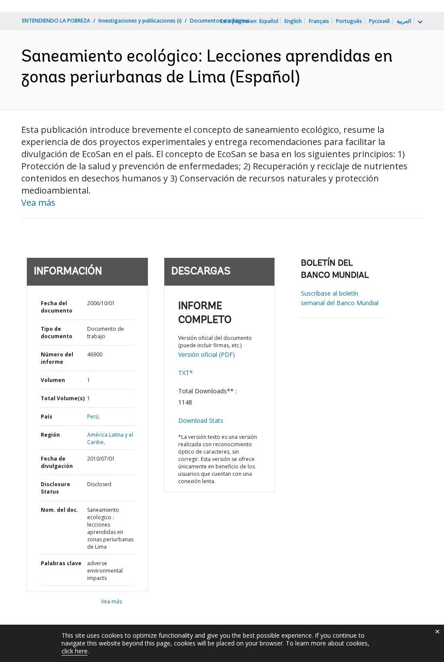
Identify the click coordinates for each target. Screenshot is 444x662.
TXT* (185, 373)
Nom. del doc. (59, 510)
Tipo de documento (56, 332)
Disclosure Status (55, 488)
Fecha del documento (56, 307)
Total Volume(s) (63, 398)
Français (319, 21)
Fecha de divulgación (57, 462)
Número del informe (57, 358)
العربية (404, 21)
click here (75, 651)
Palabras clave (61, 563)
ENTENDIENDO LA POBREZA (56, 20)
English (293, 21)
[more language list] (419, 22)
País (46, 416)
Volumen (53, 380)
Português (349, 21)
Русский (379, 21)
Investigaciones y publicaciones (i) (140, 20)
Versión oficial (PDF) (206, 354)
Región (50, 434)
